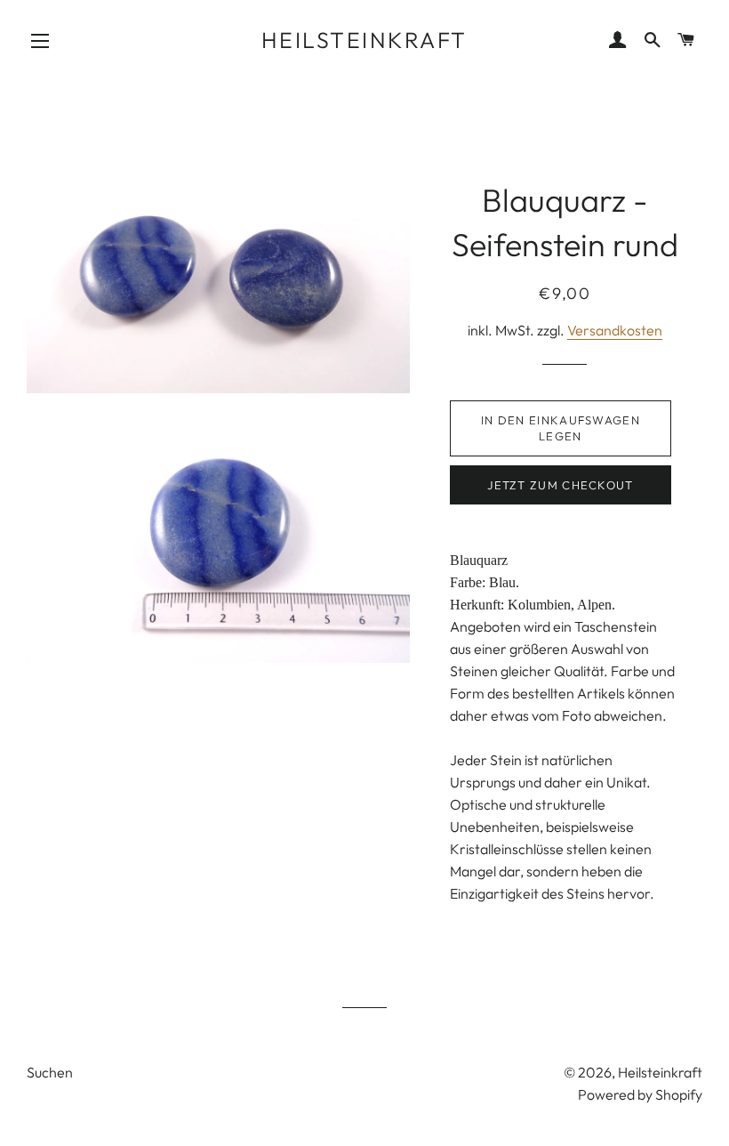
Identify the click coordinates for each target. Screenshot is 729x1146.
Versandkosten (614, 330)
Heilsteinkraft (364, 40)
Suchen (50, 1072)
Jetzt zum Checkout (560, 485)
